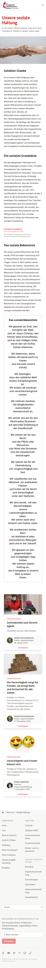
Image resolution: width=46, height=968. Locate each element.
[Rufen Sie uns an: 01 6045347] (30, 953)
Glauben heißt (31, 830)
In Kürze (29, 825)
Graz (4, 825)
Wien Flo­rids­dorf (10, 850)
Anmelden (9, 941)
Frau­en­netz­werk (32, 843)
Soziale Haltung (23, 812)
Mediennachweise (8, 961)
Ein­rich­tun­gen (31, 879)
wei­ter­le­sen (23, 648)
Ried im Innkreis (9, 835)
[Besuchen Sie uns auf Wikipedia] (19, 953)
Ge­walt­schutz (31, 897)
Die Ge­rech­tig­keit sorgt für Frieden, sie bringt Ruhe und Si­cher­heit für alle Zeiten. (22, 687)
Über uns (10, 812)
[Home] (3, 812)
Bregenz (6, 867)
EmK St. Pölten (9, 840)
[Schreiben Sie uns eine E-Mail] (25, 953)
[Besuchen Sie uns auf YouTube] (8, 953)
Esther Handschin (21, 782)
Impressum (30, 884)
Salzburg (6, 845)
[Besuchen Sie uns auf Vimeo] (14, 953)
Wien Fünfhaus (9, 855)
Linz (4, 830)
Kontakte (29, 867)
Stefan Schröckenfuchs (24, 638)
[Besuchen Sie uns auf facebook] (3, 953)
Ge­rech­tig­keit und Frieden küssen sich (22, 762)
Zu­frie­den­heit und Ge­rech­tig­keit (22, 624)
